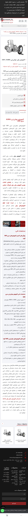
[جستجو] (2, 25)
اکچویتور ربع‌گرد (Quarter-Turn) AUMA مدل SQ (7, 441)
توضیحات (22, 112)
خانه (25, 32)
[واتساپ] (2, 510)
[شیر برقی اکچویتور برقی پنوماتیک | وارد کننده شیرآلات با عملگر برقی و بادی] (7, 21)
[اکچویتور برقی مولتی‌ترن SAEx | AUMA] (21, 433)
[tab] (22, 112)
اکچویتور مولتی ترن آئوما (9, 32)
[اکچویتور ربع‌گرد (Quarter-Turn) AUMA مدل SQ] (7, 433)
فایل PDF (15, 112)
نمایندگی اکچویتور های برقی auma (12, 399)
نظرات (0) (8, 112)
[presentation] (2, 423)
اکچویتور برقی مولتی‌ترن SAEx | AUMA (21, 440)
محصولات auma (19, 32)
